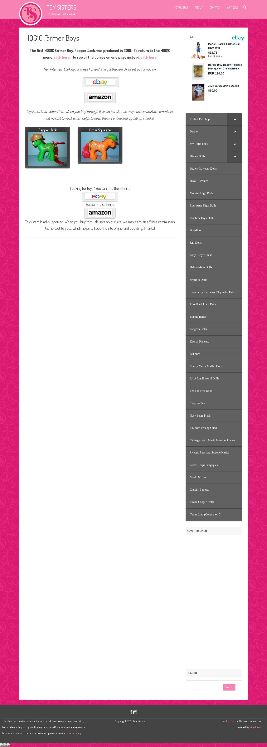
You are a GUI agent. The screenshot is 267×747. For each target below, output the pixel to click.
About (199, 7)
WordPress (255, 727)
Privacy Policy (73, 733)
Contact (214, 7)
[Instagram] (135, 712)
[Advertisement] (214, 600)
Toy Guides (181, 7)
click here (149, 57)
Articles (232, 7)
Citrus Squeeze (100, 130)
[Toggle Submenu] (234, 119)
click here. (62, 57)
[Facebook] (131, 712)
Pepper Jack (47, 130)
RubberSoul (228, 721)
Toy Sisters (61, 7)
